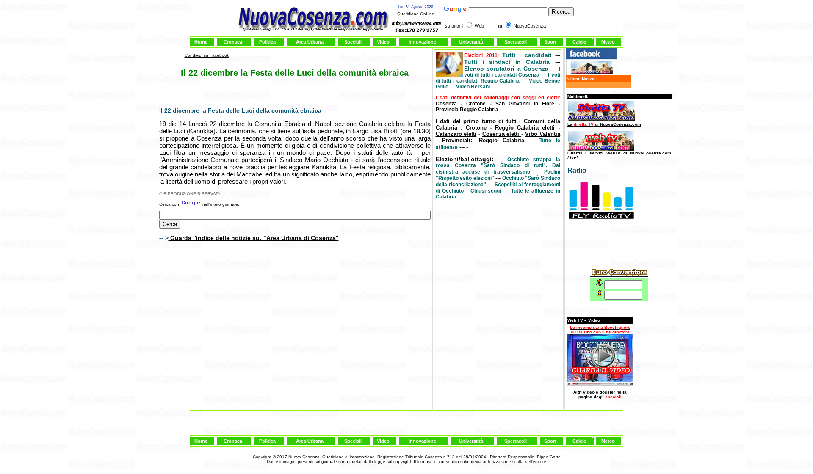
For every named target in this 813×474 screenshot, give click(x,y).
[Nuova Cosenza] (591, 73)
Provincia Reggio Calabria (467, 110)
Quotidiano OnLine (415, 13)
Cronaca (233, 41)
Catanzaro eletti (456, 134)
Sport (550, 41)
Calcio (579, 41)
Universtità (471, 41)
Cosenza (446, 104)
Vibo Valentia (542, 134)
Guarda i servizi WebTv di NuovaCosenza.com (619, 155)
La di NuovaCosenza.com (604, 124)
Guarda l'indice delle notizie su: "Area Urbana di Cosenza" (254, 237)
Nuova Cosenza (303, 457)
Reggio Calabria (504, 140)
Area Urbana (310, 41)
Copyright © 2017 (270, 457)
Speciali (353, 41)
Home (200, 41)
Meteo (608, 41)
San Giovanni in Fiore (524, 104)
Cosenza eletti (501, 134)
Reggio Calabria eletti (525, 127)
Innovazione (422, 41)
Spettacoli (515, 41)
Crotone (476, 104)
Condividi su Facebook (207, 55)
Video (383, 41)
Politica (267, 41)
